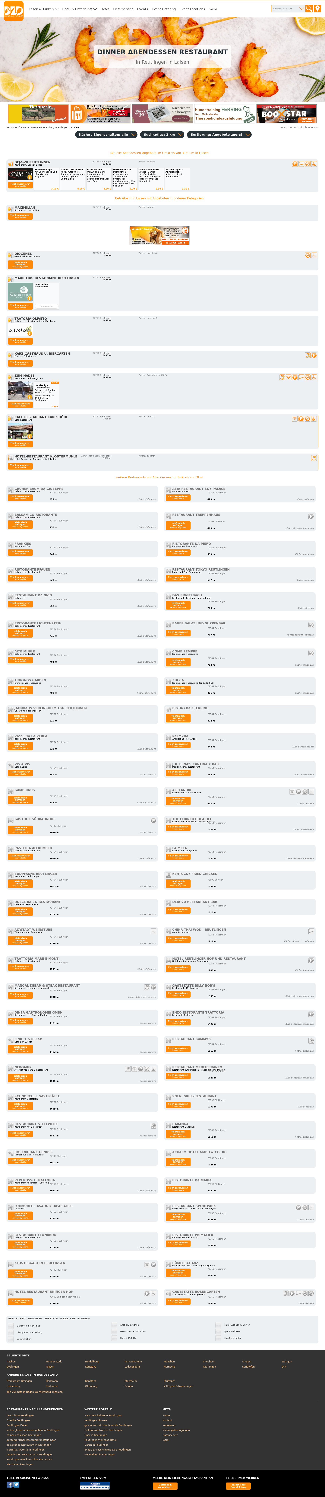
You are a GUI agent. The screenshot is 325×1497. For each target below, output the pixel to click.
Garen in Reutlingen (96, 1444)
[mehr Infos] (20, 174)
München (169, 1361)
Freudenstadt (54, 1361)
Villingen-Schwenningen (178, 1386)
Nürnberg (169, 1366)
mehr (213, 9)
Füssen (50, 1366)
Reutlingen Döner (17, 1425)
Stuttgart (287, 1361)
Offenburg (91, 1386)
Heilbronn (52, 1381)
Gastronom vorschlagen (165, 1486)
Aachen (11, 1361)
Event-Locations (192, 9)
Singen (246, 1361)
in (18, 127)
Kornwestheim (133, 1361)
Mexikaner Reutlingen (20, 1464)
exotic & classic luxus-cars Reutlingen (107, 1449)
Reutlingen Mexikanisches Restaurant (29, 1459)
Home (166, 1415)
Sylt (284, 1366)
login (165, 1439)
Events (142, 9)
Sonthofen (248, 1366)
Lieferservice (123, 9)
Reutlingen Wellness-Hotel (100, 1439)
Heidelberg (92, 1361)
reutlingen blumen (95, 1420)
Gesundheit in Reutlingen (99, 1454)
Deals (105, 9)
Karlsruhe (52, 1386)
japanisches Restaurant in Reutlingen (29, 1454)
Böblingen (13, 1366)
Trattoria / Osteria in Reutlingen (26, 1449)
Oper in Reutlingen (95, 1435)
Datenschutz (170, 1435)
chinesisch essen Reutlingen (24, 1435)
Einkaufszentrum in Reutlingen (103, 1430)
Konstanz (90, 1366)
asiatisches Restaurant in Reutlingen (29, 1444)
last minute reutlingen (20, 1415)
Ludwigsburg (132, 1366)
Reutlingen (209, 1366)
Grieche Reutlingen (18, 1420)
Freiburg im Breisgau (19, 1381)
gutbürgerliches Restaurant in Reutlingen (31, 1439)
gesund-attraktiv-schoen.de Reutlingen (108, 1425)
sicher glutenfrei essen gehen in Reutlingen (33, 1430)
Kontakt (167, 1420)
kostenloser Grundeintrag (238, 1486)
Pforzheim (209, 1361)
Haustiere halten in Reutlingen (102, 1415)
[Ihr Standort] (317, 8)
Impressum (169, 1425)
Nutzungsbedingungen (176, 1430)
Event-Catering (164, 9)
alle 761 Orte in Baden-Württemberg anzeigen (35, 1391)
